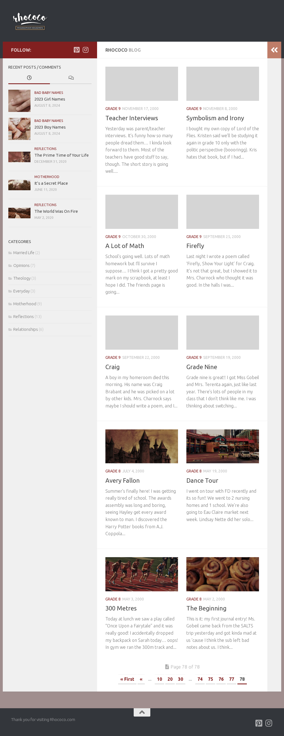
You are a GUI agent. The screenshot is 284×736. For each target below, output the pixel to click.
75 (210, 679)
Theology (22, 278)
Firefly (195, 245)
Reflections (45, 149)
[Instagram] (85, 49)
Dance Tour (202, 480)
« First (127, 679)
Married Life (23, 252)
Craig (112, 366)
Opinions (21, 265)
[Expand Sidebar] (274, 50)
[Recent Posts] (29, 78)
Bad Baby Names (48, 92)
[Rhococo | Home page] (30, 21)
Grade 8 (113, 471)
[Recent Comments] (71, 78)
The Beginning (206, 608)
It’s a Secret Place (51, 183)
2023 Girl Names (49, 99)
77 (231, 679)
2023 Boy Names (50, 127)
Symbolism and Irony (215, 117)
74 (199, 679)
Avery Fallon (122, 480)
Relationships (25, 329)
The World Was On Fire (56, 211)
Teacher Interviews (131, 117)
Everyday (21, 291)
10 (159, 679)
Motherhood (46, 177)
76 (221, 679)
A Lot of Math (124, 245)
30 (180, 679)
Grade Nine (201, 366)
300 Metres (121, 608)
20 (170, 679)
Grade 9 (113, 108)
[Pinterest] (76, 49)
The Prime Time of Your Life (61, 155)
